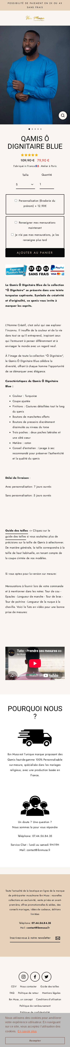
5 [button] (41, 129)
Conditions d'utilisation (48, 999)
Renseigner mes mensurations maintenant (37, 225)
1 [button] (29, 129)
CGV (14, 986)
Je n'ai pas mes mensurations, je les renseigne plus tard (37, 237)
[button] (30, 155)
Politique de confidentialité (35, 1012)
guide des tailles (15, 536)
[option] (35, 75)
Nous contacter (28, 986)
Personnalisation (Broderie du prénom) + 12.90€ (37, 203)
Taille (25, 175)
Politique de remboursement (35, 1006)
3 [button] (35, 129)
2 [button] (33, 129)
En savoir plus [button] (27, 1031)
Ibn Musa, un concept (21, 999)
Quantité (47, 175)
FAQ (12, 993)
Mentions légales (51, 993)
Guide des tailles (49, 986)
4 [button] (38, 129)
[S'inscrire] (57, 938)
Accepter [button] (35, 1040)
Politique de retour (28, 993)
